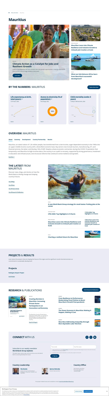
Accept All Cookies (88, 391)
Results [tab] (50, 139)
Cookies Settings (78, 391)
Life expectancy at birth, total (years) (21, 98)
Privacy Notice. (26, 394)
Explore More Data (94, 87)
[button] (93, 111)
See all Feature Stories (14, 188)
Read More (11, 157)
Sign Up (55, 356)
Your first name (77, 347)
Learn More (17, 75)
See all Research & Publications (16, 192)
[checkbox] (50, 352)
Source (12, 121)
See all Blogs (12, 181)
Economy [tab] (17, 139)
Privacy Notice (65, 349)
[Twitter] (90, 337)
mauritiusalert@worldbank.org (66, 381)
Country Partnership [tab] (39, 139)
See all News (12, 185)
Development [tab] (26, 139)
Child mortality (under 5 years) (80, 98)
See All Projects (12, 276)
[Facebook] (87, 337)
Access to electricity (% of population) (51, 98)
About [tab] (10, 139)
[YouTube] (94, 337)
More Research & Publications (91, 290)
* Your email (54, 347)
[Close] (107, 391)
